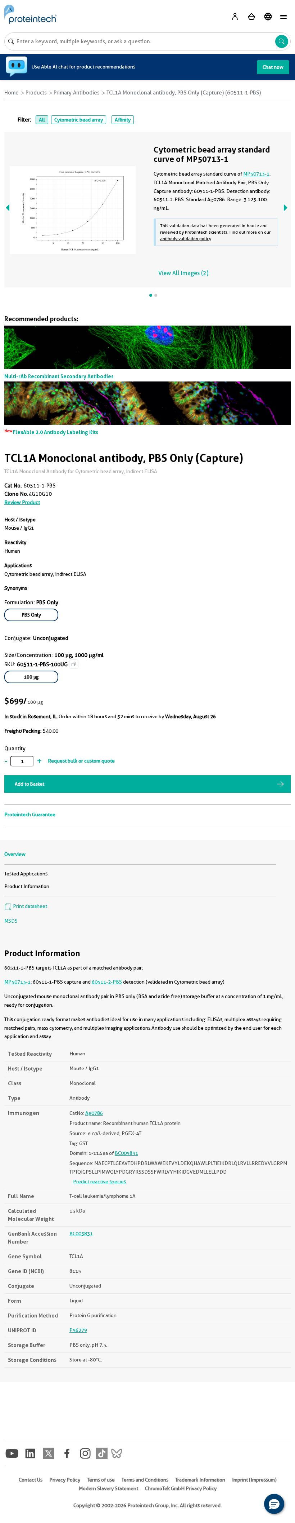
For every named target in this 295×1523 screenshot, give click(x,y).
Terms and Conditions (145, 1480)
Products (36, 92)
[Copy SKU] (73, 664)
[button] (274, 1504)
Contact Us (30, 1480)
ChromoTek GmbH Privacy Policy (181, 1488)
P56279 (78, 1330)
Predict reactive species (99, 1181)
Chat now (273, 67)
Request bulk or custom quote (81, 761)
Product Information (26, 886)
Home (11, 92)
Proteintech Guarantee (29, 814)
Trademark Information (200, 1480)
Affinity (123, 120)
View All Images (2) (183, 273)
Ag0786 (94, 1113)
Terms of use (101, 1480)
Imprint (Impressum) (254, 1480)
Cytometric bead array (78, 120)
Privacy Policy (64, 1480)
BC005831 (126, 1153)
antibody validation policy (185, 238)
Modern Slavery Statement (108, 1488)
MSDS (11, 921)
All (42, 120)
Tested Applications (25, 874)
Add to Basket (29, 784)
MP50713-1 (17, 982)
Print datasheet (29, 906)
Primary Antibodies (77, 92)
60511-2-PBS (107, 982)
